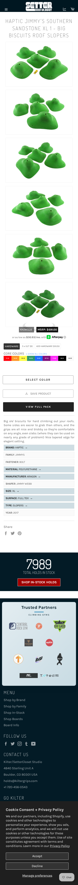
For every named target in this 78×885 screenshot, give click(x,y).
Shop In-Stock (14, 713)
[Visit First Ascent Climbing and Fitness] (18, 659)
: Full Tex (19, 498)
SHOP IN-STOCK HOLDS (39, 582)
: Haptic (17, 447)
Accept (37, 856)
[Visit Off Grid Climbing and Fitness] (59, 626)
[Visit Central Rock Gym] (18, 626)
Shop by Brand (14, 700)
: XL (12, 491)
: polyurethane (23, 469)
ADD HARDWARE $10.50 (47, 346)
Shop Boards (13, 719)
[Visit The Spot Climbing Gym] (49, 642)
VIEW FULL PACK (38, 406)
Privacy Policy (60, 846)
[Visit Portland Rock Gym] (59, 659)
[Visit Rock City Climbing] (28, 675)
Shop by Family (15, 706)
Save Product (40, 393)
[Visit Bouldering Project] (39, 626)
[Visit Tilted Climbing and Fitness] (49, 675)
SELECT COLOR (38, 379)
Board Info (11, 725)
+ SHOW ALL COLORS (36, 353)
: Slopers (17, 505)
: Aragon (23, 476)
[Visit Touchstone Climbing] (28, 642)
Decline (37, 866)
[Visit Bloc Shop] (39, 659)
